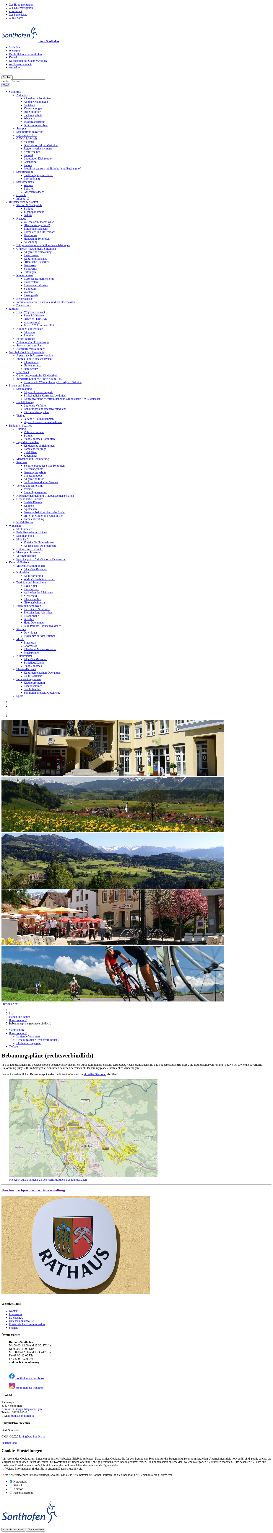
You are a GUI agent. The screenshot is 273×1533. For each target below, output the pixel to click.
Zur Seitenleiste (18, 14)
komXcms (39, 1436)
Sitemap (13, 1327)
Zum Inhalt (15, 11)
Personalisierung (23, 1492)
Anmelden (15, 67)
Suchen (5, 81)
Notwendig (20, 1481)
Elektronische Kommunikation (27, 1324)
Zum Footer (16, 17)
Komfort (18, 1489)
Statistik (18, 1485)
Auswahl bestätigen (13, 1529)
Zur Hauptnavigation (21, 4)
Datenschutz (16, 1317)
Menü (6, 85)
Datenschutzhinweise (21, 1321)
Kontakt (13, 1310)
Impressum (15, 1314)
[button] (15, 91)
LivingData (25, 1436)
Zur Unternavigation (21, 7)
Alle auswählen (36, 1529)
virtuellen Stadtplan (95, 1074)
